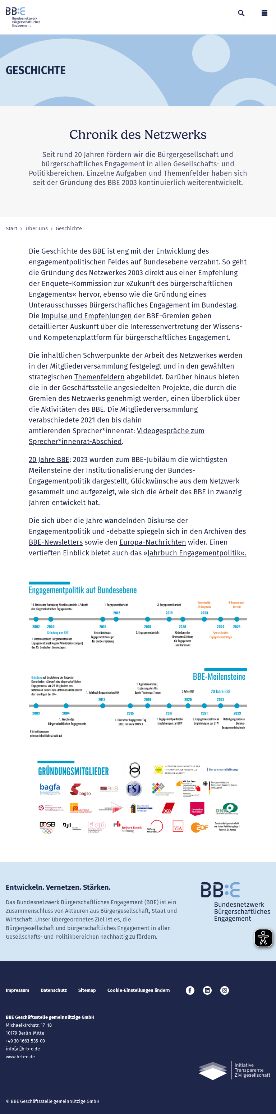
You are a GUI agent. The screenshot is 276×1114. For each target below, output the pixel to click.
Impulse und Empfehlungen (86, 315)
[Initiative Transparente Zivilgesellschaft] (234, 1071)
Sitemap (87, 990)
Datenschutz (54, 990)
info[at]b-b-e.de (23, 1048)
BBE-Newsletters (56, 542)
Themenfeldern (99, 377)
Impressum (17, 990)
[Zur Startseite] (23, 17)
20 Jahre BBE (49, 459)
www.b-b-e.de (20, 1056)
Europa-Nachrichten (152, 542)
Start (11, 228)
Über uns (37, 228)
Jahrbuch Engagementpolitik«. (197, 553)
